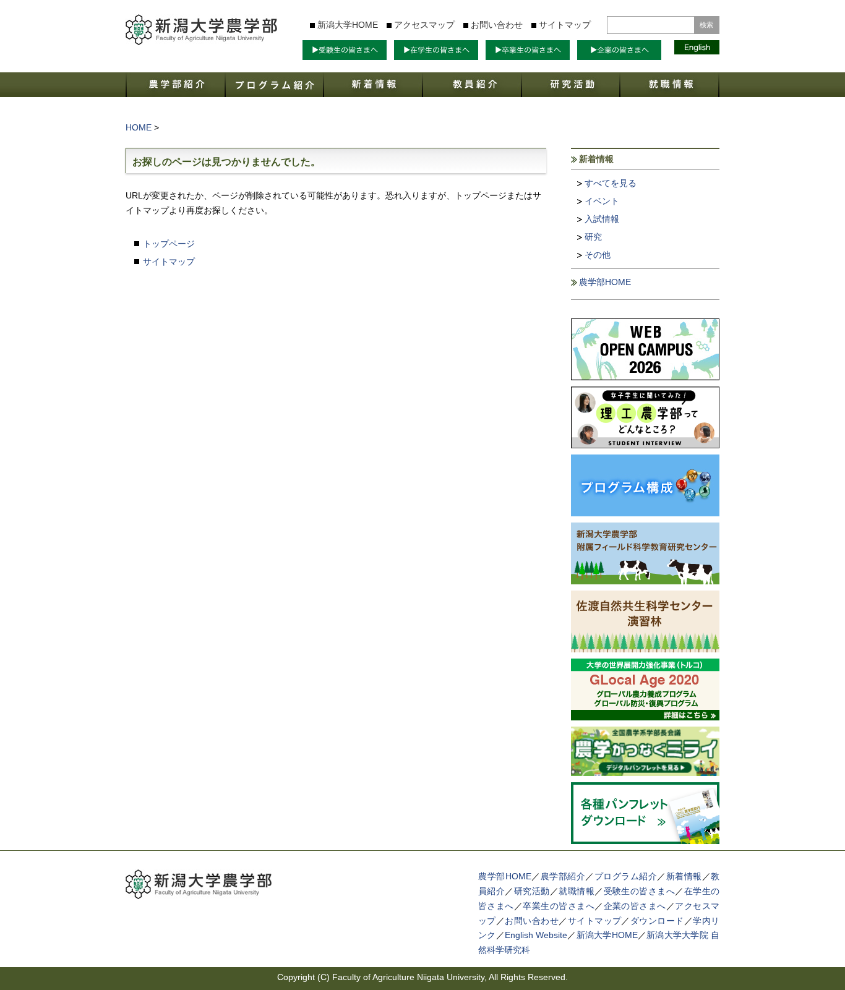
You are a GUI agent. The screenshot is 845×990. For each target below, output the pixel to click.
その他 (598, 255)
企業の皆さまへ (635, 906)
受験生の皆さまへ (640, 891)
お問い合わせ (497, 25)
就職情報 (576, 891)
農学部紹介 (563, 876)
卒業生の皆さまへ (558, 906)
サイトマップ (565, 25)
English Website (536, 935)
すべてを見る (611, 183)
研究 (593, 237)
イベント (602, 201)
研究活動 (532, 891)
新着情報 (684, 876)
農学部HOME (605, 282)
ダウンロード (657, 921)
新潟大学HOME (347, 25)
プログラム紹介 (626, 876)
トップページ (169, 244)
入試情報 (602, 219)
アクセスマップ (424, 25)
